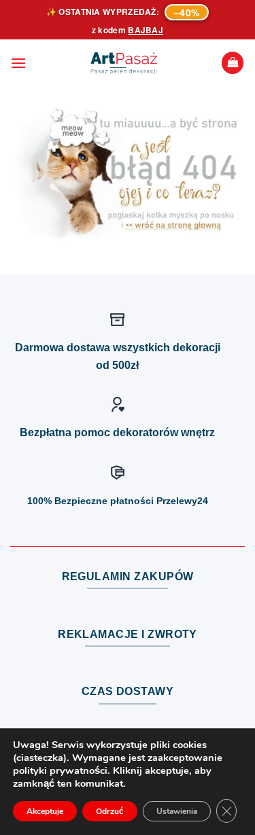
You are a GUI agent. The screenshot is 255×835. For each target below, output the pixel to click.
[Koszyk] (232, 63)
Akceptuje (45, 811)
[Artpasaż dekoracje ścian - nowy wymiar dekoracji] (124, 63)
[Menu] (18, 62)
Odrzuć (110, 811)
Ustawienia (176, 811)
